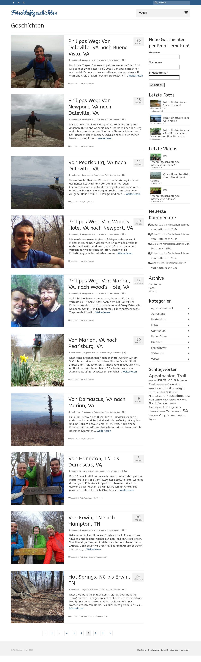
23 (125, 530)
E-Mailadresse (158, 72)
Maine (164, 392)
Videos (153, 291)
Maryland (173, 392)
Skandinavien (159, 347)
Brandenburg (161, 385)
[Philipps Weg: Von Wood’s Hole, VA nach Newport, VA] (37, 241)
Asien (151, 381)
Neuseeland (175, 396)
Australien (163, 380)
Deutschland (159, 319)
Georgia (178, 388)
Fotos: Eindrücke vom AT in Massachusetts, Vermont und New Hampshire (169, 133)
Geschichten (115, 60)
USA (85, 84)
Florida (168, 388)
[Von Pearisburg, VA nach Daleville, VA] (37, 182)
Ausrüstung (158, 313)
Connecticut (173, 384)
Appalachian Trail (101, 60)
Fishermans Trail (156, 389)
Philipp (77, 60)
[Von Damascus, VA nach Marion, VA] (37, 419)
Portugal (170, 407)
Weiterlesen (136, 75)
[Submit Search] (155, 3)
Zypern (152, 419)
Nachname (155, 62)
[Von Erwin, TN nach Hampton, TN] (37, 537)
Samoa (161, 412)
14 (125, 590)
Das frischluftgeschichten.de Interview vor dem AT (165, 194)
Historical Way (154, 392)
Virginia (91, 84)
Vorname (154, 52)
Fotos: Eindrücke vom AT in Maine (176, 119)
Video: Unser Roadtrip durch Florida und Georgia (169, 177)
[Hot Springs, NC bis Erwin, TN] (37, 597)
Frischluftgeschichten (34, 12)
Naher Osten (159, 336)
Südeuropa (158, 353)
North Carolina (89, 557)
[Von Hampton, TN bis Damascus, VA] (37, 478)
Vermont (153, 415)
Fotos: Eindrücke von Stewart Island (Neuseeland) (169, 105)
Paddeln (172, 404)
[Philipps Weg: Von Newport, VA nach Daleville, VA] (37, 120)
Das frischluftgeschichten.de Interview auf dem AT (165, 160)
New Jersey (169, 399)
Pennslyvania (157, 407)
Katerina (77, 353)
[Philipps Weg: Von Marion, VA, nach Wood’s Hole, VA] (37, 301)
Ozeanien (156, 342)
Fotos (152, 288)
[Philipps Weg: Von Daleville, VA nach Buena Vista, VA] (37, 61)
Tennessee (88, 498)
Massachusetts (157, 396)
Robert (77, 175)
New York (182, 399)
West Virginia (178, 415)
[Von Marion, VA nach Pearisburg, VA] (37, 360)
